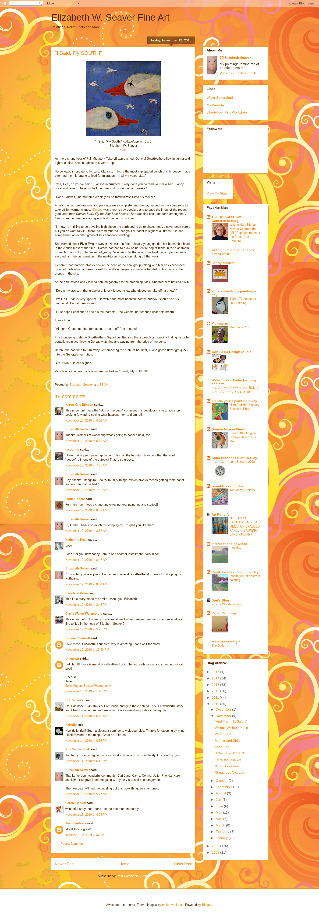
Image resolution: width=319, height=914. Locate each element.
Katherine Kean (76, 539)
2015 (216, 672)
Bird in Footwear (227, 766)
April (219, 819)
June (220, 806)
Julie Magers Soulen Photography (88, 685)
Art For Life (221, 514)
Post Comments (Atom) (133, 876)
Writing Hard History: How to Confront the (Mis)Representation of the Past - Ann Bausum (245, 232)
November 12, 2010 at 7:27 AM (86, 465)
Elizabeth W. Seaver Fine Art (110, 17)
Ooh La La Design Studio (232, 352)
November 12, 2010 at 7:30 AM (86, 490)
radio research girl (226, 642)
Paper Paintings (224, 613)
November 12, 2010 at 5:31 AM (86, 441)
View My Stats (217, 193)
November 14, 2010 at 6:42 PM (86, 761)
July (219, 799)
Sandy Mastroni (224, 263)
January (222, 838)
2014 (216, 678)
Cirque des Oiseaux (229, 772)
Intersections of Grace (229, 544)
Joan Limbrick (75, 823)
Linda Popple (75, 499)
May (219, 812)
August (221, 793)
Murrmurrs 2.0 (239, 327)
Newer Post (64, 864)
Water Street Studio (221, 97)
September (224, 787)
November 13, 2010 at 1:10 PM (86, 691)
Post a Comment (72, 843)
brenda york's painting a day (234, 401)
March (221, 825)
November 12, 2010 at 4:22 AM (86, 420)
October (222, 780)
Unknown (72, 658)
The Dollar (218, 645)
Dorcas (98, 209)
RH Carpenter (75, 700)
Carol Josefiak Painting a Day (235, 572)
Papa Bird (222, 747)
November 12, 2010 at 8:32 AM (86, 530)
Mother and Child (227, 740)
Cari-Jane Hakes (77, 593)
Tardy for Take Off (228, 760)
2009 (216, 846)
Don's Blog (220, 600)
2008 (216, 852)
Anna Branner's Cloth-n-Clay (234, 458)
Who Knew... (224, 734)
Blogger (207, 905)
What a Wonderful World (228, 604)
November (224, 716)
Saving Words (221, 254)
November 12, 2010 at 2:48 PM (86, 604)
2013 (216, 684)
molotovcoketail (172, 905)
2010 (216, 704)
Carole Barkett (75, 803)
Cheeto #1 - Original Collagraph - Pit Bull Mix (243, 437)
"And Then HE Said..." (231, 721)
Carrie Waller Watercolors (83, 613)
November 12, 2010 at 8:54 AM (86, 584)
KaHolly (71, 725)
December (224, 709)
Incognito (72, 449)
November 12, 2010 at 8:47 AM (86, 560)
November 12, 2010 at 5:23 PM (86, 629)
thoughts (235, 547)
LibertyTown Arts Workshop (227, 112)
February (223, 831)
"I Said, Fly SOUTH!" (230, 753)
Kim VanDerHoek (77, 749)
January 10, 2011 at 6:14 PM (84, 835)
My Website (215, 105)
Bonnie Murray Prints (228, 429)
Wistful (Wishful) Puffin (231, 728)
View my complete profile (238, 73)
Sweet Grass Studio (227, 486)
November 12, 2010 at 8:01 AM (86, 510)
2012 (216, 691)
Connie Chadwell (77, 638)
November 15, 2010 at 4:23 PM (86, 814)
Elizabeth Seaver (77, 429)
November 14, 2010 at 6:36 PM (86, 740)
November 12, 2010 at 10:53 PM (87, 649)
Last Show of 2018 (242, 461)
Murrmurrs (220, 323)
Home (124, 864)
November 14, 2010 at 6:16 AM (86, 716)
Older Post (183, 864)
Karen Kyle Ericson (79, 404)
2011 (216, 697)
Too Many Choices (242, 490)
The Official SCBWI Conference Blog (227, 219)
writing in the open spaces (233, 250)
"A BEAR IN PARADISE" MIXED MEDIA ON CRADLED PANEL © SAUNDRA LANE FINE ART (245, 526)
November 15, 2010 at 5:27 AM (86, 794)
